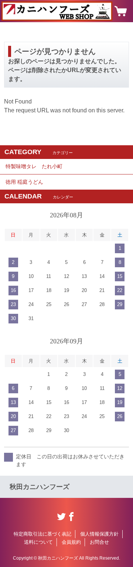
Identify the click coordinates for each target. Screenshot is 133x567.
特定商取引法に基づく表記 (42, 534)
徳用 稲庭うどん (24, 182)
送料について (38, 542)
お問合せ (99, 542)
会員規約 (71, 542)
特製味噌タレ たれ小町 (34, 166)
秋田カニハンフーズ (39, 486)
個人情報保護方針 (99, 534)
